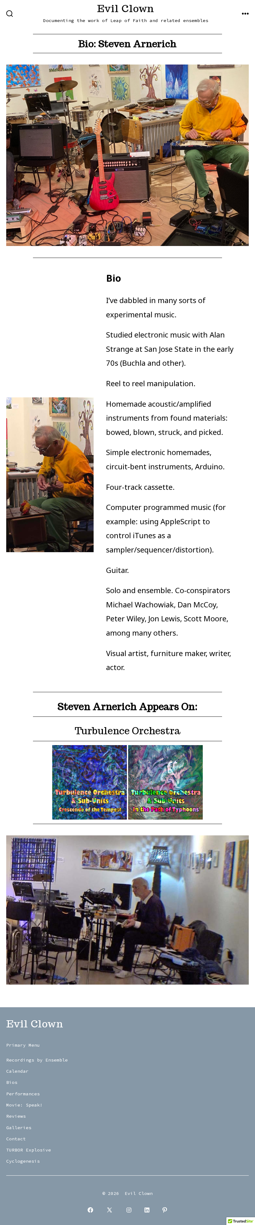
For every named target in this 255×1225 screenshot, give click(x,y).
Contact (16, 1139)
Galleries (18, 1127)
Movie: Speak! (24, 1105)
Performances (23, 1094)
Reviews (16, 1116)
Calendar (17, 1071)
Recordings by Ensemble (37, 1060)
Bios (11, 1082)
